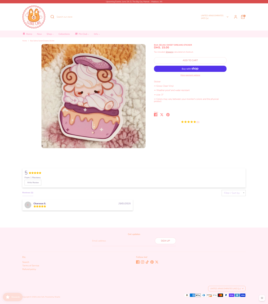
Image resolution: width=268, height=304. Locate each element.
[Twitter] (156, 262)
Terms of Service (30, 265)
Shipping (169, 52)
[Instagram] (142, 262)
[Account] (235, 17)
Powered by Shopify (52, 297)
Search (25, 262)
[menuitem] (27, 34)
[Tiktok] (147, 262)
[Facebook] (137, 262)
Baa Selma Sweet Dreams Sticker (42, 41)
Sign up (165, 240)
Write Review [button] (33, 182)
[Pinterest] (152, 262)
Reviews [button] (27, 192)
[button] (190, 121)
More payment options (190, 75)
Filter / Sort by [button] (232, 193)
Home (24, 41)
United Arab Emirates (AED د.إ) (212, 17)
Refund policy (29, 269)
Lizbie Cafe (40, 297)
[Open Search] (52, 17)
